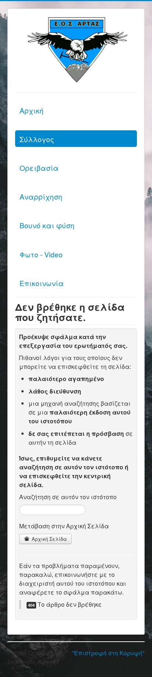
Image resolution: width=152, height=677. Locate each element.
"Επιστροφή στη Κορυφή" (108, 653)
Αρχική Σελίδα (48, 538)
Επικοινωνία (42, 283)
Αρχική (32, 110)
